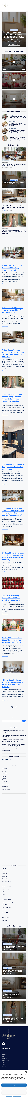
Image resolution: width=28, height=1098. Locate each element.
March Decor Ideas (6, 899)
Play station (4, 904)
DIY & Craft (4, 879)
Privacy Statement (17, 1096)
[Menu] (25, 5)
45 (16, 707)
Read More (5, 284)
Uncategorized (14, 29)
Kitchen (3, 894)
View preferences (14, 1093)
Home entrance (5, 889)
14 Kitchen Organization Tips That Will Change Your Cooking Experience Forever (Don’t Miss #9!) (13, 512)
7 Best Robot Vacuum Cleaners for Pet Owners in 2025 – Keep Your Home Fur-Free (17, 131)
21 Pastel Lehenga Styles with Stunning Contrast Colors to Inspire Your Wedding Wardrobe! (17, 139)
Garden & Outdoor (6, 886)
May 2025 (4, 776)
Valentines (4, 920)
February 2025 (5, 784)
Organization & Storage (7, 902)
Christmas (4, 873)
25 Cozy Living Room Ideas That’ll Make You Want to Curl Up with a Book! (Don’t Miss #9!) (13, 556)
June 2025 (4, 773)
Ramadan (4, 910)
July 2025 (4, 771)
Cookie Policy (9, 1096)
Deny (14, 1089)
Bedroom (4, 871)
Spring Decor (5, 912)
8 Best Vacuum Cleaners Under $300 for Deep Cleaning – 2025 (17, 117)
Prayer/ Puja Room (6, 907)
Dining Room (5, 876)
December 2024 (6, 789)
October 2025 (5, 768)
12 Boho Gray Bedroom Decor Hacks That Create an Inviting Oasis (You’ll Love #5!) (12, 683)
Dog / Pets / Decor (6, 881)
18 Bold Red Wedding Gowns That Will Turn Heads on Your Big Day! (11, 598)
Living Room (4, 897)
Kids (3, 891)
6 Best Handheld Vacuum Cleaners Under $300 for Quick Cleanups (14, 35)
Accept (14, 1085)
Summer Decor (5, 915)
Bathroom (4, 868)
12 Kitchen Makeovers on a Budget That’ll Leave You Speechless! (13, 467)
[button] (26, 1072)
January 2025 (5, 786)
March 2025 (4, 781)
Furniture (4, 884)
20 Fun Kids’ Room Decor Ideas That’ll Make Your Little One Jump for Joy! (12, 640)
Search (14, 718)
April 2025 (4, 779)
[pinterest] (3, 1043)
